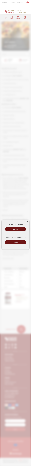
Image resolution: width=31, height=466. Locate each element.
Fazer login (15, 229)
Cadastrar (15, 242)
